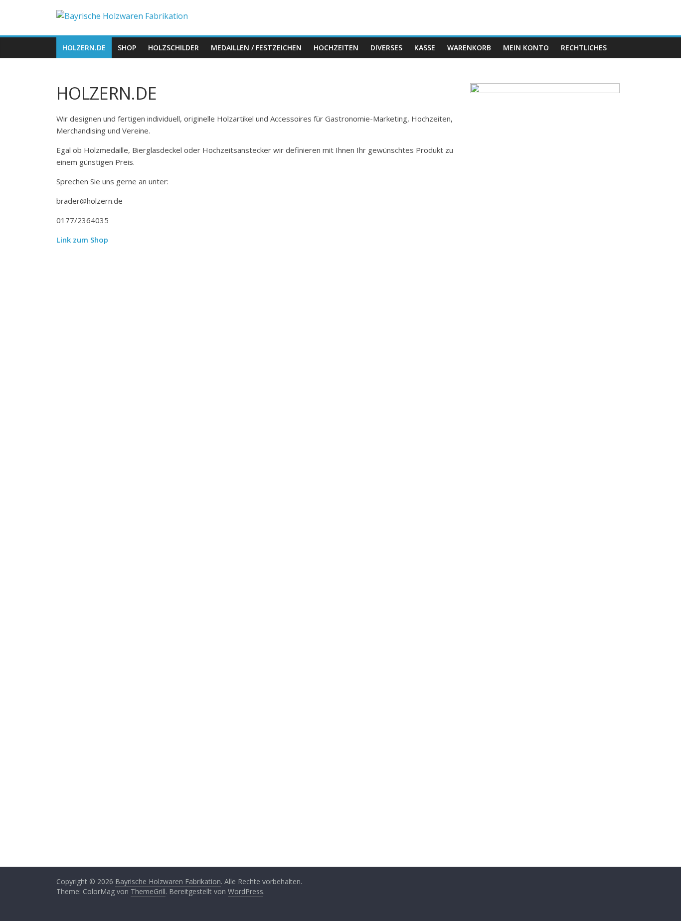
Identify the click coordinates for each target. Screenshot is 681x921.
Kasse (424, 47)
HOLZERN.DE (84, 47)
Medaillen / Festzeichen (256, 47)
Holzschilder (173, 47)
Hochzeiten (336, 47)
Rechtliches (584, 47)
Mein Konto (526, 47)
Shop (127, 47)
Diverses (386, 47)
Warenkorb (469, 47)
